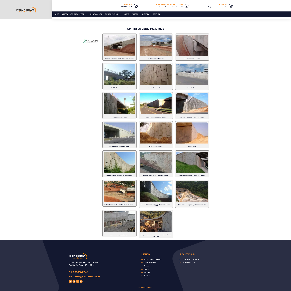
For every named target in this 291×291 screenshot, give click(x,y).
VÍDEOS (135, 14)
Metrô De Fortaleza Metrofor (155, 88)
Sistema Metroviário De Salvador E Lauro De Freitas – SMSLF (156, 205)
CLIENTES (145, 14)
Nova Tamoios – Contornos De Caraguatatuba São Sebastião (192, 205)
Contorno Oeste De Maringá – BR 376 (156, 117)
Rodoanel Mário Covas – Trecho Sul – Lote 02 (155, 175)
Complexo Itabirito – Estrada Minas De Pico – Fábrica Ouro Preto (156, 235)
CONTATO (156, 14)
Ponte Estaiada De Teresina (119, 117)
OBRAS (126, 14)
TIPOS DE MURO (111, 14)
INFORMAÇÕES (96, 14)
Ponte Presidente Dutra (155, 146)
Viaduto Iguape (192, 146)
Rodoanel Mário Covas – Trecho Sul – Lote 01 (192, 175)
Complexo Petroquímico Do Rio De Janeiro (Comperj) (119, 58)
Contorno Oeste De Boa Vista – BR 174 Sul (192, 117)
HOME (56, 14)
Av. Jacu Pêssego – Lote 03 (192, 58)
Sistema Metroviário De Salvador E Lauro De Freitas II (119, 204)
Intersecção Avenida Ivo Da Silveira (119, 146)
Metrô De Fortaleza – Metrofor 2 (119, 88)
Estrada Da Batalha (192, 88)
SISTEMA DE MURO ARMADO (73, 14)
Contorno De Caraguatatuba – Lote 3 (119, 235)
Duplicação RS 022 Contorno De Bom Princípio (119, 175)
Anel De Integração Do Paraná (155, 58)
